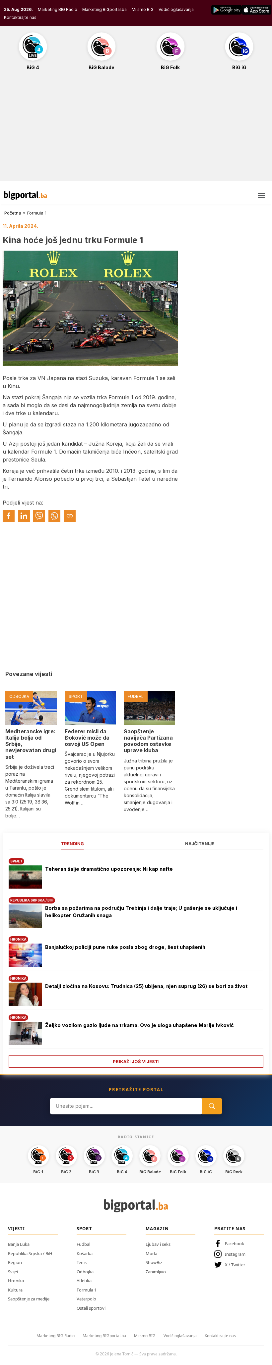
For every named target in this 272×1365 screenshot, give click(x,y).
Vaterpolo (86, 1299)
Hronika (16, 1281)
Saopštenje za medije (28, 1299)
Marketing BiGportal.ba (104, 9)
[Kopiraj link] (70, 516)
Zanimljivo (156, 1272)
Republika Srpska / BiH (30, 1253)
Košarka (85, 1253)
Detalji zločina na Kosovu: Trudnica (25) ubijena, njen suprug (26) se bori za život (146, 986)
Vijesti (16, 1229)
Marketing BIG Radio (57, 9)
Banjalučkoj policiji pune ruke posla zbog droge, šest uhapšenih (125, 947)
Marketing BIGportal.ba (104, 1336)
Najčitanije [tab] (199, 843)
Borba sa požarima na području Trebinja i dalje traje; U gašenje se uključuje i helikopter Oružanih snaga (141, 912)
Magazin (157, 1229)
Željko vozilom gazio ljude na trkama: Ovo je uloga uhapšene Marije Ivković (139, 1025)
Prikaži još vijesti (136, 1061)
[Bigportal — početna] (25, 195)
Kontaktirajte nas (20, 17)
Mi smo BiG (143, 9)
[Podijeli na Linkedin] (24, 516)
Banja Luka (19, 1244)
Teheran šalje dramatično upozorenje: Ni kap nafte (109, 869)
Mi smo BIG (145, 1336)
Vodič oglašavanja (176, 9)
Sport (84, 1229)
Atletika (84, 1281)
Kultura (15, 1290)
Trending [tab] (72, 843)
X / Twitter (235, 1265)
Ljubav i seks (158, 1244)
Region (15, 1262)
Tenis (82, 1262)
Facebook (234, 1243)
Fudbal (83, 1244)
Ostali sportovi (91, 1308)
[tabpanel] (136, 960)
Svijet (13, 1272)
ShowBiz (154, 1262)
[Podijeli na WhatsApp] (54, 516)
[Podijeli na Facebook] (9, 516)
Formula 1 (36, 213)
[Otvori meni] (261, 195)
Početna (12, 213)
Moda (151, 1253)
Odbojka (85, 1272)
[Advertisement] (136, 129)
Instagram (235, 1254)
